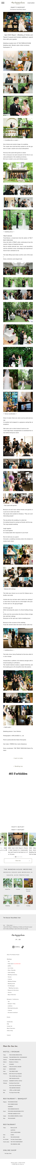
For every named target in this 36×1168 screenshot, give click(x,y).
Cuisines (10, 979)
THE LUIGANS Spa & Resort (15, 1076)
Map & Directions (12, 994)
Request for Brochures (13, 990)
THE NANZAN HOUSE (12, 1101)
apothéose (13, 1130)
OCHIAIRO (11, 1064)
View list (18, 860)
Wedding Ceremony (12, 974)
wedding (17, 947)
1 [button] (14, 856)
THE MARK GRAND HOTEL (15, 1059)
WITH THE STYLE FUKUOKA (15, 1073)
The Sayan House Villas (14, 1092)
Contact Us (9, 1026)
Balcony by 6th (14, 1127)
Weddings (9, 959)
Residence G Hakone (13, 1061)
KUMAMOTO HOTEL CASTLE (15, 1080)
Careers (9, 1035)
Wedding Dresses (12, 981)
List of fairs (10, 968)
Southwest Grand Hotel (14, 1083)
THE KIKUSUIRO (11, 1118)
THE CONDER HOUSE (13, 1104)
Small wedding (11, 972)
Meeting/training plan (13, 1008)
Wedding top (19, 766)
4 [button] (18, 856)
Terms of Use (22, 1162)
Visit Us (9, 992)
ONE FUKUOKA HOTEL (14, 1078)
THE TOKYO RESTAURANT (17, 1141)
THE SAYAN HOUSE (15, 1137)
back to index (18, 758)
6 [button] (21, 856)
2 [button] (15, 856)
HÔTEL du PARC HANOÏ (14, 1090)
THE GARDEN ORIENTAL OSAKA (15, 1116)
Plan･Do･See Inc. (20, 1164)
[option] (18, 844)
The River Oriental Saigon (16, 1139)
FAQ (8, 1023)
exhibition (10, 1005)
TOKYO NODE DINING (15, 1132)
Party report (14, 963)
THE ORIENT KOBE (13, 1071)
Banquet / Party (11, 1003)
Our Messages (11, 985)
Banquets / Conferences (13, 999)
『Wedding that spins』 (13, 988)
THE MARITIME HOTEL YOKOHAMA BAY (18, 1057)
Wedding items (11, 983)
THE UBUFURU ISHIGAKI (14, 1087)
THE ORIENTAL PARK (15, 1144)
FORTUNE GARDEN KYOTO (14, 1113)
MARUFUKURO (12, 1069)
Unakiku (12, 1134)
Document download (13, 1012)
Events (8, 1017)
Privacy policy (14, 1162)
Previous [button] (1, 841)
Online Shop (10, 1030)
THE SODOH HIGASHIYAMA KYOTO (16, 1111)
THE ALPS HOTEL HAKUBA (15, 1066)
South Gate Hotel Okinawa (15, 1085)
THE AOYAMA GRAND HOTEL (15, 1054)
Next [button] (35, 841)
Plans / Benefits (12, 970)
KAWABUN (10, 1106)
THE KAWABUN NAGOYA (13, 1108)
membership (10, 1021)
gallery (9, 965)
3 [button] (17, 856)
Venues (9, 976)
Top (9, 961)
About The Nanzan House (13, 954)
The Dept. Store (8, 1153)
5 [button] (20, 856)
